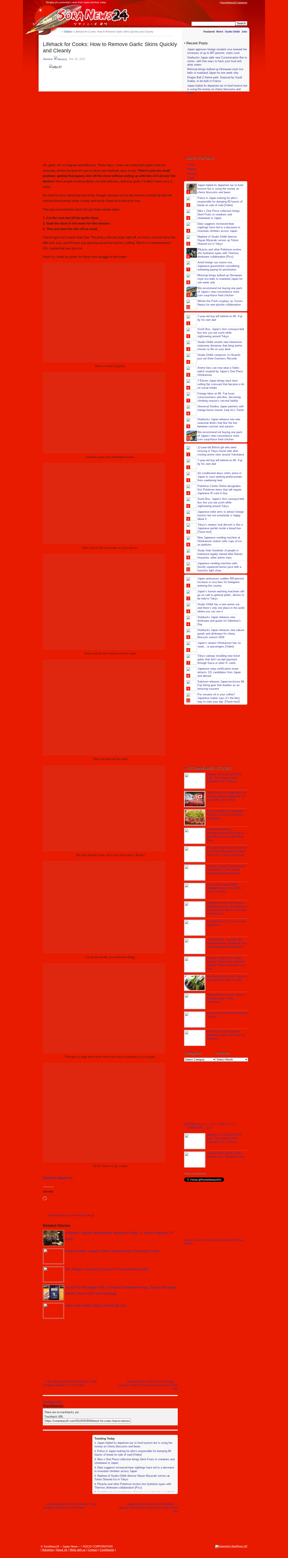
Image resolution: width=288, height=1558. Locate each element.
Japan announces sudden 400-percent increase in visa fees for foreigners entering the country (221, 582)
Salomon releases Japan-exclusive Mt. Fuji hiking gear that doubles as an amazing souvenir (221, 685)
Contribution (225, 1240)
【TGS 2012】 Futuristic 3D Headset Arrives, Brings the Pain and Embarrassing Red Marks (227, 943)
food (72, 1215)
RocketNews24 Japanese (234, 2)
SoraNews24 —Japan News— (86, 15)
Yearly (191, 178)
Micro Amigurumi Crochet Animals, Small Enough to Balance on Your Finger (70, 1383)
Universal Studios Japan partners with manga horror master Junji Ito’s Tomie (221, 408)
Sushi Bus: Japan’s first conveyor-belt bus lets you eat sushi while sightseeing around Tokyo (221, 333)
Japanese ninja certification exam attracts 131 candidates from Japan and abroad (219, 672)
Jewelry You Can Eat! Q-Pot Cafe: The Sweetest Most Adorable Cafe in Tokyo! (224, 778)
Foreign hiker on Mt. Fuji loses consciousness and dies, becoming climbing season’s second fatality (219, 397)
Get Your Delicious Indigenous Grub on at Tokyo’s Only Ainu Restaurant (225, 814)
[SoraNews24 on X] (209, 2)
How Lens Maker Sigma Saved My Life (95, 1306)
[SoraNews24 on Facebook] (197, 2)
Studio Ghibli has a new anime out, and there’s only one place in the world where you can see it (221, 608)
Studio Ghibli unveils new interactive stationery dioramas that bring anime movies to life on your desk (220, 345)
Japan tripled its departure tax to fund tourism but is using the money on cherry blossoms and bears (133, 1444)
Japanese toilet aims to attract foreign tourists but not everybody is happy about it (221, 515)
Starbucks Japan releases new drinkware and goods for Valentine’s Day (219, 621)
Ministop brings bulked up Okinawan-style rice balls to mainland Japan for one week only (215, 71)
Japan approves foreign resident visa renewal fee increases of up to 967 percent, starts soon (217, 51)
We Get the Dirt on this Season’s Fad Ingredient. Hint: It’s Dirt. (227, 978)
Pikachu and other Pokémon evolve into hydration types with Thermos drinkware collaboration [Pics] (132, 1485)
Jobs (244, 31)
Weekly (191, 169)
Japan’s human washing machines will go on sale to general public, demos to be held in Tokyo (221, 595)
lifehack (82, 1215)
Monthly (192, 173)
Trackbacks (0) (52, 1401)
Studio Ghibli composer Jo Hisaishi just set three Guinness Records (219, 356)
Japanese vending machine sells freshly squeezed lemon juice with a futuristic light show (219, 567)
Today (191, 164)
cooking (62, 1215)
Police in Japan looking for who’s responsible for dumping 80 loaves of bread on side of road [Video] (132, 1452)
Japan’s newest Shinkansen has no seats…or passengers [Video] (219, 644)
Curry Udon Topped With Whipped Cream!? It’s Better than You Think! (224, 888)
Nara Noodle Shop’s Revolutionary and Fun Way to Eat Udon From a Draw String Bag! (225, 835)
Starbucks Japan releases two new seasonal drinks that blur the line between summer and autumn (219, 423)
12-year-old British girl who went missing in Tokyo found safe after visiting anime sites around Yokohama (221, 451)
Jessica (47, 59)
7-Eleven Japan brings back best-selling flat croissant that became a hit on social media (221, 384)
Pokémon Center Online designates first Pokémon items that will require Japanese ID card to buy (219, 489)
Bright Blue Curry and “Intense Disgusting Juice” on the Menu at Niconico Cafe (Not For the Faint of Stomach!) (227, 908)
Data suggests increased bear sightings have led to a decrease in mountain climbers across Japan (134, 1469)
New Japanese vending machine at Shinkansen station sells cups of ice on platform (220, 541)
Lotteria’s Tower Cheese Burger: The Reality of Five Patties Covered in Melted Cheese (226, 870)
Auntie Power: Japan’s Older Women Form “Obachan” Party (112, 1251)
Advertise (48, 1549)
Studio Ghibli (232, 31)
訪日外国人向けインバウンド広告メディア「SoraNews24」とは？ (210, 1126)
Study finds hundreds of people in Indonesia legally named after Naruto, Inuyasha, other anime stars (220, 554)
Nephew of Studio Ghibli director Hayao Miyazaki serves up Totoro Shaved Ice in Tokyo (218, 240)
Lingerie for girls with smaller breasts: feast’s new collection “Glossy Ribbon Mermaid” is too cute (226, 963)
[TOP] (59, 31)
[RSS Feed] (217, 2)
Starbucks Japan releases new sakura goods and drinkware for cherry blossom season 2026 (221, 633)
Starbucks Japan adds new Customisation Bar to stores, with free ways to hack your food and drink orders (217, 61)
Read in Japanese (57, 1178)
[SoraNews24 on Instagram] (201, 2)
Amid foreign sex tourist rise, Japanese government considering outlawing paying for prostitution (218, 266)
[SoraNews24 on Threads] (205, 2)
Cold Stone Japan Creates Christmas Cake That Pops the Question (226, 1035)
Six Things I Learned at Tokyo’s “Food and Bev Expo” (107, 1269)
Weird (219, 31)
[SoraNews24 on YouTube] (213, 2)
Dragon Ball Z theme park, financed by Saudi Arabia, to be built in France (214, 79)
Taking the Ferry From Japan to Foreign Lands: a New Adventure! (226, 998)
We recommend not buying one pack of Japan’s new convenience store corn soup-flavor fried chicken (220, 292)
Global (52, 1215)
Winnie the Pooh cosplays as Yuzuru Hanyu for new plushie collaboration (220, 302)
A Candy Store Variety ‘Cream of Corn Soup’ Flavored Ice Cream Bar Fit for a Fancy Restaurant (227, 851)
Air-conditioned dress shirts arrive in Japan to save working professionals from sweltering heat (220, 477)
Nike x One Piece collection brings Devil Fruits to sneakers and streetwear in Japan (219, 214)
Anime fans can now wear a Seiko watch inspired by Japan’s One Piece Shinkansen (220, 371)
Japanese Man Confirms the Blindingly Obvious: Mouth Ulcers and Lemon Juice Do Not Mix (148, 1385)
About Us (189, 1240)
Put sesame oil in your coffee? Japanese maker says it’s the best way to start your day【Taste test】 (219, 698)
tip (91, 1215)
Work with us (78, 1549)
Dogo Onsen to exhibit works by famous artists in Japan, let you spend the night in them (226, 796)
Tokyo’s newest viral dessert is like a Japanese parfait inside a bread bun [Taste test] (220, 528)
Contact (210, 1240)
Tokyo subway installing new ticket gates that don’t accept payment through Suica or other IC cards (219, 659)
